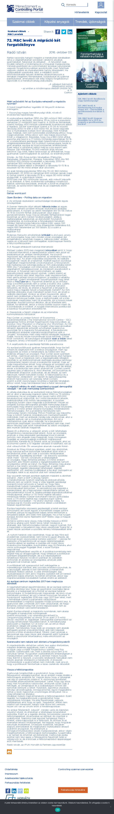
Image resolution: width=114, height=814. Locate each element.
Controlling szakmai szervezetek (75, 769)
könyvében (51, 250)
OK (57, 810)
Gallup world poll (16, 193)
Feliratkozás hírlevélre (73, 790)
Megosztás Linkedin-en (70, 31)
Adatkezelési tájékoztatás (19, 778)
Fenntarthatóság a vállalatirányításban (92, 55)
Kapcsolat (101, 12)
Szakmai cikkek (23, 21)
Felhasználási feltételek (17, 783)
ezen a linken (59, 339)
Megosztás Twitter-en (63, 31)
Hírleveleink (82, 12)
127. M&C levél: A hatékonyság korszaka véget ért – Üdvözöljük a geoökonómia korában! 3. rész (91, 110)
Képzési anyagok (56, 21)
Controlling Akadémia (92, 85)
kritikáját (46, 235)
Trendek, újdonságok (90, 21)
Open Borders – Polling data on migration (29, 198)
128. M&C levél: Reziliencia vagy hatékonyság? (91, 100)
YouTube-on (22, 282)
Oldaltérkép (11, 769)
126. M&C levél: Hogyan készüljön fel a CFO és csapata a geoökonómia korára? (90, 121)
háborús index (49, 207)
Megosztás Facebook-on (57, 31)
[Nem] (110, 806)
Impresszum (11, 774)
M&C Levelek (15, 34)
